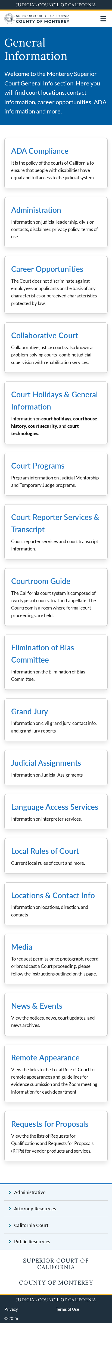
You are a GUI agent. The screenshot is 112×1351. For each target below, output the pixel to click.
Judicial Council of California (56, 4)
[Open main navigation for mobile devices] (103, 18)
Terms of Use (67, 1309)
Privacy (11, 1309)
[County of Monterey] (37, 22)
